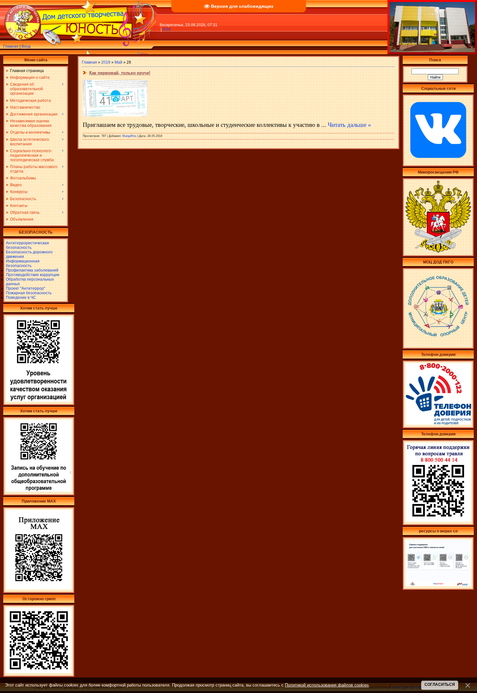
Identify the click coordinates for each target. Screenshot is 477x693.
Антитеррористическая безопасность (27, 245)
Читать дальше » (349, 124)
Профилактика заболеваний (32, 270)
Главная (10, 46)
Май (118, 62)
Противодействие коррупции (32, 275)
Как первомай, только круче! (119, 72)
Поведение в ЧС (21, 297)
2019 (105, 62)
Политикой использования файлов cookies (327, 685)
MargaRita (129, 136)
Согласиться (439, 684)
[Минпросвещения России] (438, 251)
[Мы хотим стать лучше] (39, 400)
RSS (167, 29)
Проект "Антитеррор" (25, 288)
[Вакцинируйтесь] (39, 672)
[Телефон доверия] (438, 520)
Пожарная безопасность (29, 293)
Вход (26, 46)
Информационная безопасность (23, 263)
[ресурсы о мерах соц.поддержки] (438, 585)
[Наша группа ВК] (438, 161)
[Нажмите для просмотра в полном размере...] (115, 115)
